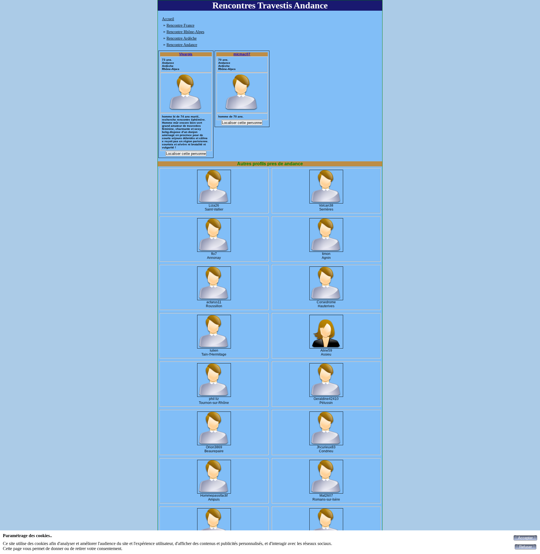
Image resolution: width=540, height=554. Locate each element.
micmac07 (241, 54)
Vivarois (185, 54)
